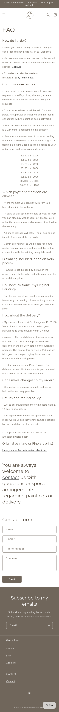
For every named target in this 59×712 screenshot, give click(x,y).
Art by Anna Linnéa (26, 707)
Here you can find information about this (24, 450)
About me (11, 662)
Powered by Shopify (38, 707)
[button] (3, 14)
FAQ (8, 655)
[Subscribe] (49, 625)
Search (10, 648)
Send (12, 579)
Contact (16, 66)
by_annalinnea (25, 77)
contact (10, 477)
